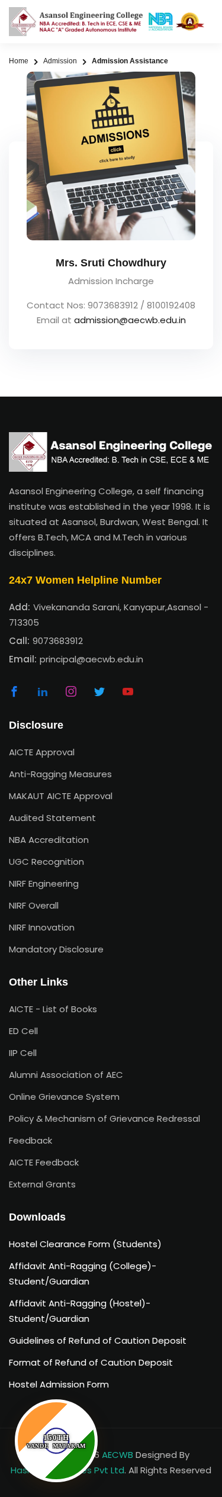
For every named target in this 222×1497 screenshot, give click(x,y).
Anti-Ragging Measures (60, 774)
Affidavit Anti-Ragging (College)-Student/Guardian (82, 1273)
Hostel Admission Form (59, 1384)
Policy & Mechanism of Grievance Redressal (104, 1118)
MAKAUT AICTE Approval (60, 796)
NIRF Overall (34, 905)
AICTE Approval (42, 752)
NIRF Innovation (42, 927)
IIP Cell (23, 1053)
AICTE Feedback (44, 1162)
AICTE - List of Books (53, 1009)
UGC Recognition (46, 861)
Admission (60, 61)
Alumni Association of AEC (66, 1074)
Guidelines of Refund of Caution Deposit (97, 1340)
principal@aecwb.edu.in (91, 659)
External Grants (42, 1184)
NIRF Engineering (44, 883)
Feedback (30, 1140)
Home (18, 61)
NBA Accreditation (49, 839)
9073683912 (58, 641)
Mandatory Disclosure (56, 949)
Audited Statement (52, 818)
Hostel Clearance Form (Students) (85, 1244)
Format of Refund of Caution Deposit (91, 1362)
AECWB (117, 1454)
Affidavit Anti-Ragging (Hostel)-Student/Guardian (79, 1311)
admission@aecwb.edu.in (130, 320)
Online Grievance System (64, 1096)
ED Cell (23, 1031)
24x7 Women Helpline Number (85, 580)
